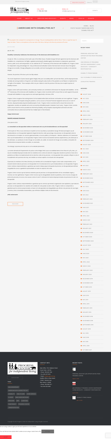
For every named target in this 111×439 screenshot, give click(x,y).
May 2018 (85, 341)
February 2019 (87, 308)
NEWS (71, 18)
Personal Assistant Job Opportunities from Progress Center (91, 56)
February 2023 (87, 174)
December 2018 (87, 316)
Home (86, 26)
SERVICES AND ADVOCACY (46, 18)
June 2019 (85, 295)
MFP (18, 400)
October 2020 (87, 237)
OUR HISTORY (15, 377)
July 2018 (85, 333)
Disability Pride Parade (89, 73)
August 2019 (86, 291)
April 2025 (85, 161)
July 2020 (85, 249)
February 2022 (87, 199)
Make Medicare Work (22, 397)
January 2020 (87, 274)
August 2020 (86, 245)
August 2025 (86, 144)
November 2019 (87, 283)
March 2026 (86, 115)
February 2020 (87, 270)
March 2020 (86, 266)
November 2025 (87, 132)
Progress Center (24, 404)
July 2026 (85, 98)
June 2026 (85, 102)
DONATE (91, 18)
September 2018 (87, 324)
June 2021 (85, 207)
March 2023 (86, 169)
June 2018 (85, 337)
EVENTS (63, 18)
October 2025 (87, 136)
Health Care (20, 394)
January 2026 (86, 123)
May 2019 (85, 299)
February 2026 (87, 119)
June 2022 (85, 190)
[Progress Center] (20, 10)
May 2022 (85, 195)
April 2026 (86, 111)
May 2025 (85, 157)
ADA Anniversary (13, 387)
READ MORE (15, 204)
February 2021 (87, 224)
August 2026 (86, 94)
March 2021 (86, 220)
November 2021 (87, 203)
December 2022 (87, 178)
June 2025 (85, 153)
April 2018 (85, 345)
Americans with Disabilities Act (18, 390)
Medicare (11, 400)
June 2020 (85, 253)
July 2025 (85, 149)
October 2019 (87, 287)
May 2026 (85, 107)
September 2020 (88, 241)
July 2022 (85, 186)
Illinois (10, 397)
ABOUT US (29, 18)
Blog (92, 26)
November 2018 (87, 320)
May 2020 (85, 257)
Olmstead (24, 400)
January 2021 (86, 228)
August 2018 (86, 329)
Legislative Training (88, 81)
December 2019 (87, 278)
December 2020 (87, 232)
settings (47, 431)
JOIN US (81, 18)
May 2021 (85, 211)
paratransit (12, 404)
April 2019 (85, 304)
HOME (19, 18)
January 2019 (86, 312)
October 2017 (87, 350)
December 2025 (87, 128)
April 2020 (86, 262)
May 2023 (85, 165)
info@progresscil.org (68, 11)
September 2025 (87, 140)
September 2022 (88, 182)
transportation (13, 407)
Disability (11, 394)
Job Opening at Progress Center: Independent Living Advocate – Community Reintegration (90, 65)
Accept (6, 437)
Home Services (31, 394)
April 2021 (85, 216)
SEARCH (101, 41)
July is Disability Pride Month (91, 77)
